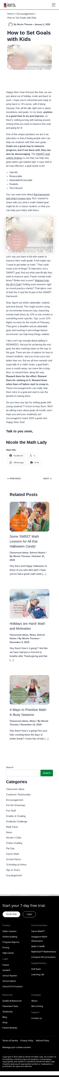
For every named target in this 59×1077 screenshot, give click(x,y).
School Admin (9, 981)
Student (6, 970)
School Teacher (9, 975)
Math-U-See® (38, 946)
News (33, 634)
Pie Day (10, 848)
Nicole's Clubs (13, 837)
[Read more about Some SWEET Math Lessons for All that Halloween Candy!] (29, 516)
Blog (4, 1017)
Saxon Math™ (38, 931)
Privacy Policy (26, 1040)
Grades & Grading (16, 816)
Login (29, 914)
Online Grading (14, 843)
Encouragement (14, 800)
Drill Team (36, 969)
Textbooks (7, 1011)
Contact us (36, 1018)
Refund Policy (42, 1040)
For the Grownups (15, 805)
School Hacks (37, 552)
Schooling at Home (16, 864)
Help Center (8, 952)
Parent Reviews (9, 1027)
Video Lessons (9, 931)
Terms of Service (10, 1040)
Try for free (11, 914)
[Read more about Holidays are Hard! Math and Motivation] (29, 603)
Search (9, 767)
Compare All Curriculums (43, 957)
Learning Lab (37, 974)
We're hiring (37, 1006)
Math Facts (12, 827)
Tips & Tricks (13, 870)
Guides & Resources (12, 1000)
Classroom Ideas (19, 552)
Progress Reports (10, 942)
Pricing (5, 947)
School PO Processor (12, 986)
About (34, 1000)
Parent (5, 964)
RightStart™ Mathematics (43, 951)
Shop (5, 1022)
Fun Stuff (11, 810)
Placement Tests (10, 1006)
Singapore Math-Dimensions (39, 938)
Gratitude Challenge (16, 821)
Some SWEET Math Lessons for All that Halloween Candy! (24, 541)
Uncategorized (14, 875)
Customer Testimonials (18, 794)
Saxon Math (12, 854)
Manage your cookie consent (16, 1047)
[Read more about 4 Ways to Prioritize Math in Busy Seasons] (29, 689)
